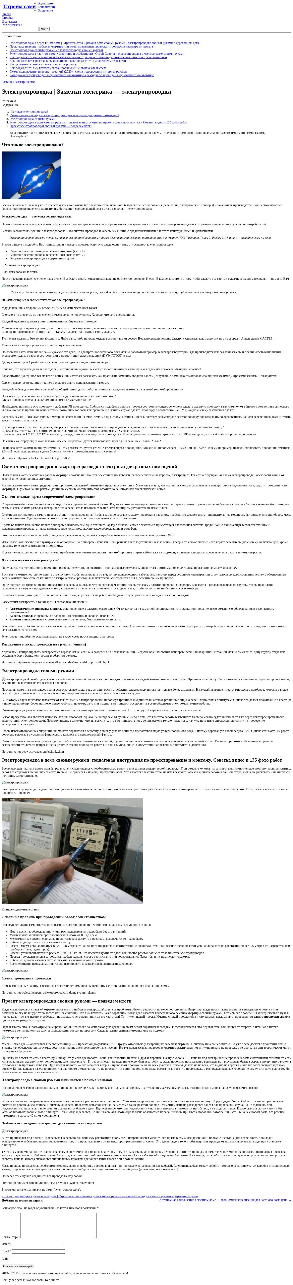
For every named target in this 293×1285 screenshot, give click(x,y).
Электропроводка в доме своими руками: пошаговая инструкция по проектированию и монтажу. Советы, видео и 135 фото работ (98, 122)
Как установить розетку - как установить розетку (43, 64)
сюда (63, 1280)
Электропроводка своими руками (32, 118)
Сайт (5, 1258)
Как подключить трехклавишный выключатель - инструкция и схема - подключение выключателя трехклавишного (88, 57)
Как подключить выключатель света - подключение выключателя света (58, 68)
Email (6, 1251)
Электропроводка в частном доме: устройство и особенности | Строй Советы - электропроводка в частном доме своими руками (97, 53)
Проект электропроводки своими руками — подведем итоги (51, 126)
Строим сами (19, 6)
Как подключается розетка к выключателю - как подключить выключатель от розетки (68, 60)
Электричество (12, 24)
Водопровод (46, 3)
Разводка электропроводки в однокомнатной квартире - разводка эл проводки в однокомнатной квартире (82, 75)
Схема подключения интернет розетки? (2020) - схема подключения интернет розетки (68, 71)
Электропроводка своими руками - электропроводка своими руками (56, 50)
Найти (44, 28)
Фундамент (9, 21)
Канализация (46, 7)
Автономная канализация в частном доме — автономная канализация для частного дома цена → (225, 1200)
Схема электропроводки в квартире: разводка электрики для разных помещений (64, 115)
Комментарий (11, 1237)
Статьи (6, 14)
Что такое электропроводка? (29, 111)
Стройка (7, 17)
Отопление (45, 10)
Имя (6, 1244)
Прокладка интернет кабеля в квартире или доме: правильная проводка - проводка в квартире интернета (81, 46)
